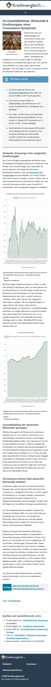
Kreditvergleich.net (25, 5)
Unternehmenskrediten (19, 92)
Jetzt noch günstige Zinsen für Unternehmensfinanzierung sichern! (28, 587)
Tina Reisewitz (14, 600)
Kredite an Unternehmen (33, 626)
